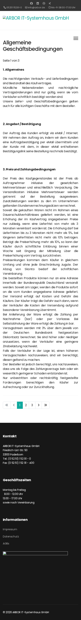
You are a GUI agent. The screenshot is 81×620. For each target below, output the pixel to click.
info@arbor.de (37, 7)
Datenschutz (11, 536)
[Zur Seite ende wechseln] (46, 405)
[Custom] (50, 3)
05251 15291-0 (14, 7)
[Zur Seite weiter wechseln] (38, 405)
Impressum (10, 529)
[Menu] (75, 38)
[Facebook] (31, 3)
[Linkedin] (38, 3)
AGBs (6, 543)
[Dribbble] (44, 3)
